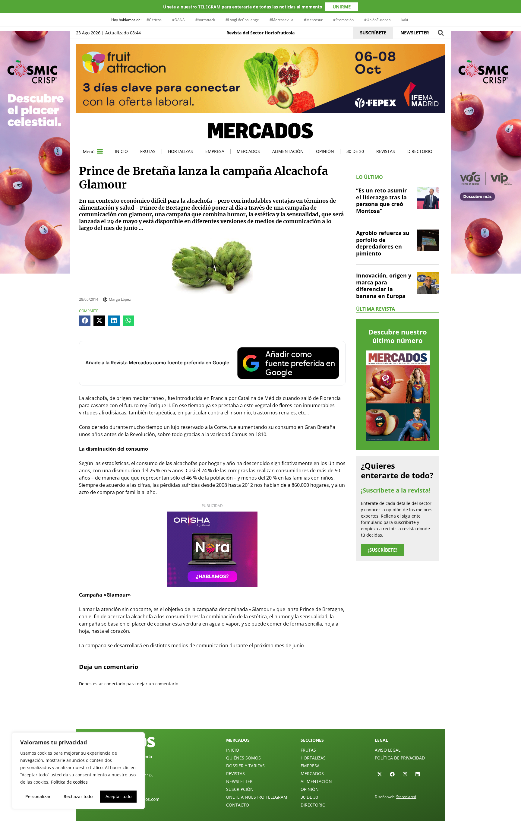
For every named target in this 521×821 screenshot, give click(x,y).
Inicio (121, 151)
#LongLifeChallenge (242, 19)
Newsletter (239, 781)
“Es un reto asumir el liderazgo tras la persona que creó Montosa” (381, 200)
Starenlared (406, 796)
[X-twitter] (379, 774)
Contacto (237, 805)
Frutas (148, 151)
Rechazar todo (78, 796)
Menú (89, 151)
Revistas (385, 151)
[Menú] (100, 151)
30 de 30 (355, 151)
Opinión (325, 151)
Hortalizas (180, 151)
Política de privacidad (400, 758)
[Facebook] (392, 774)
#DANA (178, 19)
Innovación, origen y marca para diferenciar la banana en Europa (383, 286)
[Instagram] (405, 774)
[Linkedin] (417, 774)
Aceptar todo (118, 796)
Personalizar (38, 796)
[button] (441, 33)
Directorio (419, 151)
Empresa (214, 151)
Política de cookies (69, 782)
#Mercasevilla (281, 19)
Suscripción (240, 789)
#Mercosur (313, 19)
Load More (260, 714)
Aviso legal (387, 750)
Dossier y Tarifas (245, 766)
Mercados (248, 151)
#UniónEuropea (377, 19)
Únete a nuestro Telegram (256, 797)
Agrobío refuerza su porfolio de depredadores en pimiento (382, 243)
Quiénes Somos (243, 758)
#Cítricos (154, 19)
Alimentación (288, 151)
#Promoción (343, 19)
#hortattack (205, 19)
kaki (404, 19)
